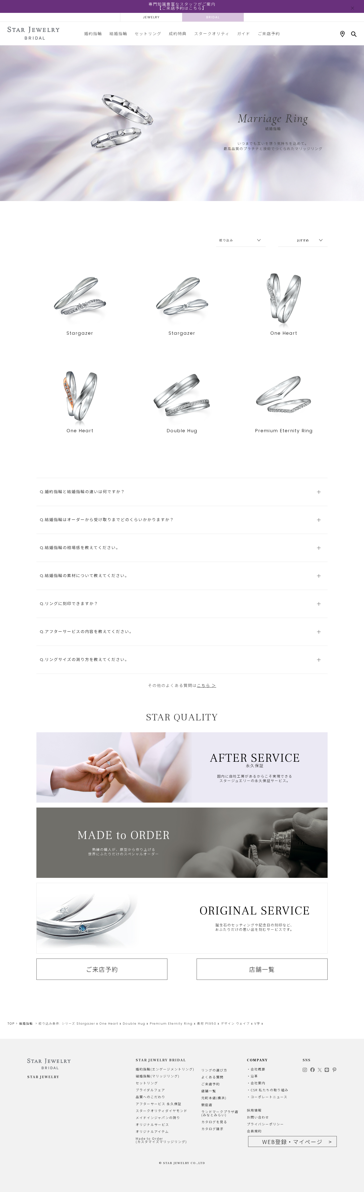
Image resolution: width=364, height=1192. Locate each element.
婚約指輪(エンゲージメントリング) (165, 1069)
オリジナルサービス (152, 1124)
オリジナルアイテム (152, 1131)
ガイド (243, 33)
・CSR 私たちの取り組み (267, 1090)
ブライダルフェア (150, 1090)
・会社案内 (256, 1083)
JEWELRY (151, 17)
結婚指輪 (118, 33)
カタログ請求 (212, 1128)
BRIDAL (213, 17)
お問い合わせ (258, 1117)
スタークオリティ (212, 33)
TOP (11, 1023)
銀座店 (206, 1104)
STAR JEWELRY (43, 1077)
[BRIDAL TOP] (33, 33)
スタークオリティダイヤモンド (161, 1110)
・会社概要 (256, 1069)
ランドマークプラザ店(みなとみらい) (219, 1113)
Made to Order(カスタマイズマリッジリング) (161, 1140)
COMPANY (257, 1060)
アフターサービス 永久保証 (159, 1103)
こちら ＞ (206, 685)
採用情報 (254, 1110)
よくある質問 (212, 1077)
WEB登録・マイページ (292, 1141)
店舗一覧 (262, 969)
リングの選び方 (214, 1070)
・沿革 (252, 1076)
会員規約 (254, 1131)
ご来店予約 (269, 33)
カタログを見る (214, 1121)
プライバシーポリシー (265, 1124)
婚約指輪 (93, 33)
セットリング (148, 33)
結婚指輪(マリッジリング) (158, 1076)
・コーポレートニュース (267, 1096)
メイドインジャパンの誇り (158, 1117)
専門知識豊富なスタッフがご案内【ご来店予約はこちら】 (182, 6)
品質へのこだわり (150, 1096)
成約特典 (178, 33)
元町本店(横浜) (214, 1097)
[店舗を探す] (342, 34)
